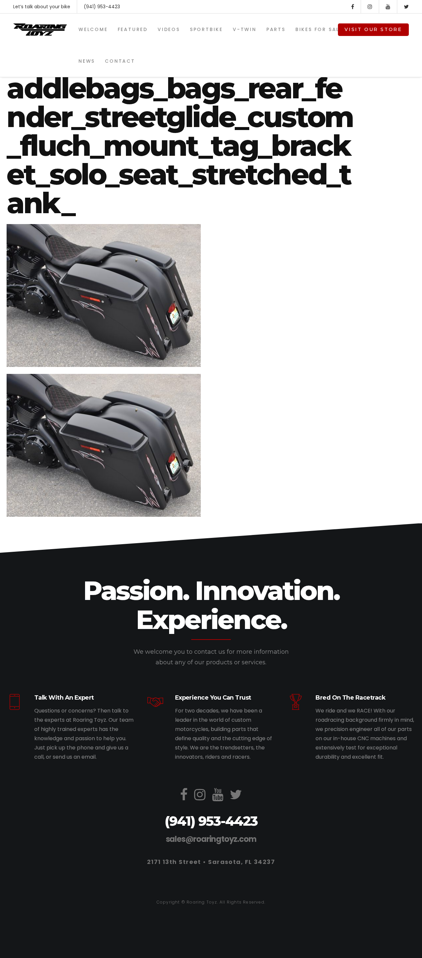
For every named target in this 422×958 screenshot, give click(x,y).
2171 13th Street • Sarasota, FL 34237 (211, 862)
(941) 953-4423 (102, 6)
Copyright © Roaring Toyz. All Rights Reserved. (211, 902)
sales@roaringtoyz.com (211, 839)
